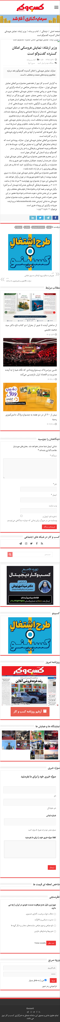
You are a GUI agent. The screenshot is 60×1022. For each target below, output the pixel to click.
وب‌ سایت (53, 506)
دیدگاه (53, 456)
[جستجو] (10, 554)
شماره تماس (51, 815)
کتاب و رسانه (33, 31)
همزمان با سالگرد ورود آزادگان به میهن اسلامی (39, 274)
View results (40, 943)
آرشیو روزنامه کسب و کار (28, 711)
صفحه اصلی (55, 31)
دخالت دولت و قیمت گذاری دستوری (39, 914)
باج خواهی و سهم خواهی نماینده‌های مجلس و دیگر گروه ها (32, 925)
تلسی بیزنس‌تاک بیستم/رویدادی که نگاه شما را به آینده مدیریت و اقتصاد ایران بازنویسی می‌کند (31, 372)
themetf (30, 1008)
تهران (49, 227)
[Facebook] (36, 543)
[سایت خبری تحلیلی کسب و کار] (30, 6)
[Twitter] (31, 543)
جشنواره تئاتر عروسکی (38, 227)
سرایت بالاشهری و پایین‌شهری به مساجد (18, 279)
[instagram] (26, 543)
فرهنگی (44, 31)
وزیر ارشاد (18, 227)
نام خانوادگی (51, 808)
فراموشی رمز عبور (49, 986)
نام (55, 484)
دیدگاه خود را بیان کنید (45, 63)
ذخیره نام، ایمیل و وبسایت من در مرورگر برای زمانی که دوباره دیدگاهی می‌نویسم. (32, 518)
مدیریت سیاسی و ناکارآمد (44, 919)
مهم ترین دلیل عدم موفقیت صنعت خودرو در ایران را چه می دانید (32, 906)
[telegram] (20, 543)
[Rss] (42, 543)
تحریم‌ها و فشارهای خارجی (43, 931)
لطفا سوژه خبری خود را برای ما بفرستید (40, 837)
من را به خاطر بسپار (37, 980)
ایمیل (54, 495)
